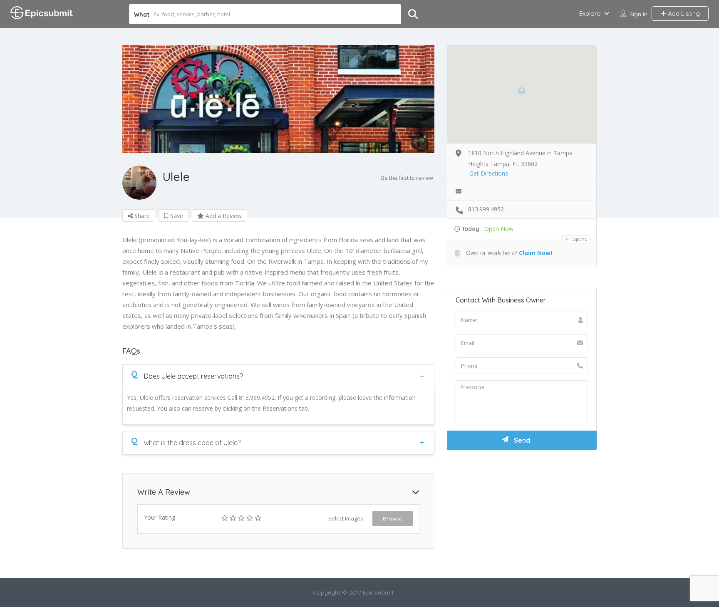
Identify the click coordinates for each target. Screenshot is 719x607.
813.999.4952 (486, 209)
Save (176, 216)
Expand (579, 239)
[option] (278, 99)
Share (141, 216)
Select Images (345, 518)
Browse (392, 518)
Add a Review (223, 216)
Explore (590, 13)
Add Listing (683, 13)
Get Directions (488, 173)
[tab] (278, 375)
